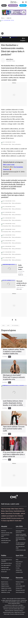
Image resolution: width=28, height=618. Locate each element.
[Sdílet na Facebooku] (12, 320)
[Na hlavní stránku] (14, 2)
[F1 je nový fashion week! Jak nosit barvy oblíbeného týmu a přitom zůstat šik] (14, 444)
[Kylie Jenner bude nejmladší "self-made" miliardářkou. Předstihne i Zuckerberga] (9, 270)
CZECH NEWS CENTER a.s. (20, 598)
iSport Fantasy (9, 511)
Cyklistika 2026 (19, 572)
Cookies (22, 608)
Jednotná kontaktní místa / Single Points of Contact (14, 612)
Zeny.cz (2, 18)
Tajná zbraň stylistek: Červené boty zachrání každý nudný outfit (13, 429)
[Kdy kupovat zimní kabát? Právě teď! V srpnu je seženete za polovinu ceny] (14, 366)
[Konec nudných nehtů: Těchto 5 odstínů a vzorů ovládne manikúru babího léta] (14, 341)
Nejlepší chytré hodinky (6, 588)
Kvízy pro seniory (5, 538)
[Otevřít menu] (25, 2)
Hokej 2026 (18, 563)
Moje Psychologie (6, 508)
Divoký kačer (4, 571)
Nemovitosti (9, 513)
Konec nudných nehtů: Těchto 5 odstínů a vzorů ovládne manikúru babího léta (13, 351)
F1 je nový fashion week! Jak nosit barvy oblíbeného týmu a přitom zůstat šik (14, 454)
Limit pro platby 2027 (20, 586)
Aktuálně (4, 526)
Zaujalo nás (9, 18)
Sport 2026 (19, 555)
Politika (3, 555)
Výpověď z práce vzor (5, 569)
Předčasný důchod (20, 581)
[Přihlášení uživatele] (22, 2)
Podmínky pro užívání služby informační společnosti (14, 607)
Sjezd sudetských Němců (6, 563)
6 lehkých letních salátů (21, 550)
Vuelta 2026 (18, 520)
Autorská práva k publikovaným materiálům (14, 605)
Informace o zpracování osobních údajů (12, 608)
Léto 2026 (19, 526)
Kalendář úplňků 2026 (6, 540)
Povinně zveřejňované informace (17, 614)
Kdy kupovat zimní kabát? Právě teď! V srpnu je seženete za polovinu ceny (14, 377)
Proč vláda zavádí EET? (6, 565)
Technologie (5, 577)
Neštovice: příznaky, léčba (6, 532)
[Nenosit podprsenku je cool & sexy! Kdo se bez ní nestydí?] (8, 285)
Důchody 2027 (19, 588)
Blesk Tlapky (14, 508)
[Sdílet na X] (15, 320)
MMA (17, 559)
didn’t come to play (8, 164)
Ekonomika (19, 577)
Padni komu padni (5, 567)
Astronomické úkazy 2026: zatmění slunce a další (21, 539)
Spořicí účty (18, 584)
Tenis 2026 (18, 566)
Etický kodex (6, 614)
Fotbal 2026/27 (19, 561)
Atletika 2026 (19, 570)
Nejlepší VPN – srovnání (6, 590)
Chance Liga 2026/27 (8, 520)
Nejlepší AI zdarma (5, 586)
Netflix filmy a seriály (5, 592)
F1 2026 (18, 568)
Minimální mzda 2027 (20, 590)
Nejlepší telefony (4, 584)
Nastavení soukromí (9, 610)
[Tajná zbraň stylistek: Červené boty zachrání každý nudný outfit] (14, 418)
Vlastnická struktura (18, 610)
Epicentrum (3, 530)
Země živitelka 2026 (20, 592)
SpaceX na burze (4, 581)
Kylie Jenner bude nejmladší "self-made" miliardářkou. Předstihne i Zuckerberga (22, 267)
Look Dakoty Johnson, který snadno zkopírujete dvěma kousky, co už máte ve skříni (13, 403)
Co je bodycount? (5, 542)
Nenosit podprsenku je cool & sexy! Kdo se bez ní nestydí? (22, 283)
